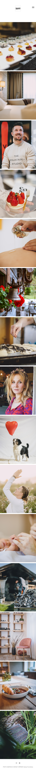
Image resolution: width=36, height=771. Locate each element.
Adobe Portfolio (28, 767)
